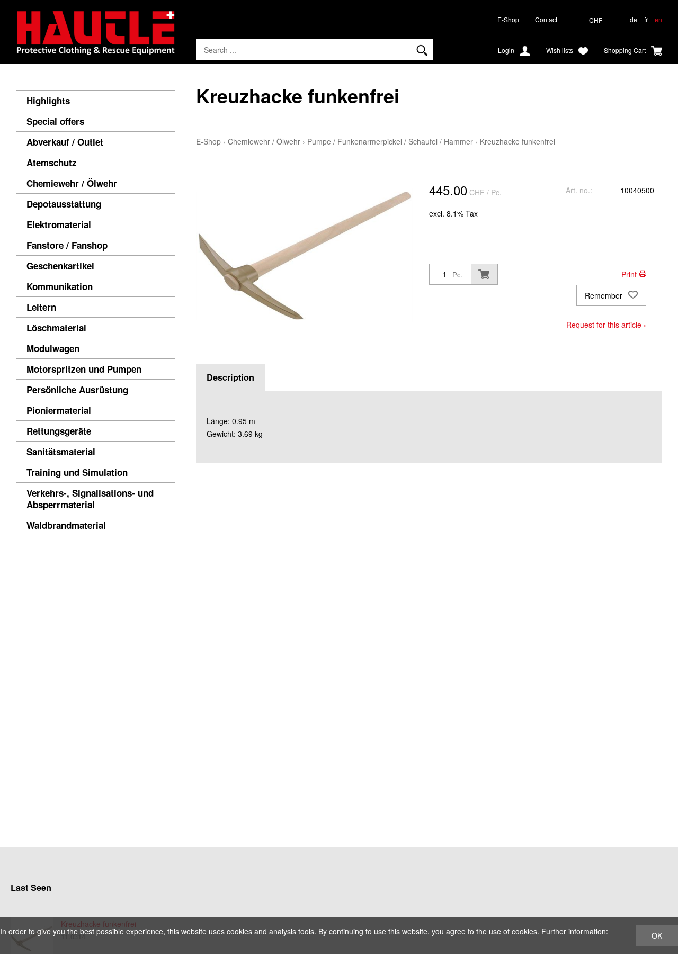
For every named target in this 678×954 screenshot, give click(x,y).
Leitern (41, 307)
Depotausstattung (63, 203)
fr (646, 19)
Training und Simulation (77, 472)
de (633, 19)
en (658, 19)
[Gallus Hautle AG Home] (95, 37)
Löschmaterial (56, 327)
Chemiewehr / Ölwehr (71, 183)
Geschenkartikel (60, 265)
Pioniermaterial (58, 410)
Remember (605, 295)
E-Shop (508, 19)
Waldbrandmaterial (66, 525)
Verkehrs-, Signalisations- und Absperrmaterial (90, 499)
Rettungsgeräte (58, 431)
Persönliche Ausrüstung (77, 389)
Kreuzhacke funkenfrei (517, 141)
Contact (546, 19)
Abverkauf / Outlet (64, 142)
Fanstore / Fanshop (67, 245)
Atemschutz (51, 162)
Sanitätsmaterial (60, 451)
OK (657, 935)
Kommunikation (59, 286)
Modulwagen (52, 348)
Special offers (55, 121)
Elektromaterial (58, 224)
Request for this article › (606, 324)
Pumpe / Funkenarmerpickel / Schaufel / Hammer (390, 141)
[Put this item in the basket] (484, 274)
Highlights (48, 100)
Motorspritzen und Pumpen (83, 369)
